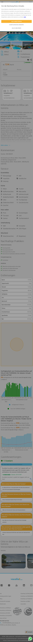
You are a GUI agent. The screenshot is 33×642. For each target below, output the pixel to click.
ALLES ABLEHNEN (16, 28)
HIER (25, 17)
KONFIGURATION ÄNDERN (16, 24)
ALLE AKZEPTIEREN (16, 21)
